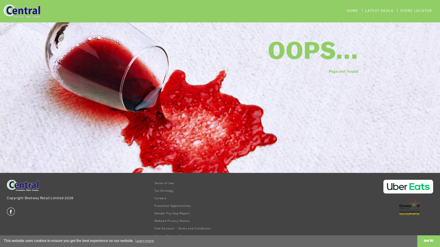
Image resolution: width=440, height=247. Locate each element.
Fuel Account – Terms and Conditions (182, 228)
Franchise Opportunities (172, 206)
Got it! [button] (429, 241)
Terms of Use (164, 183)
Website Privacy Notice (172, 221)
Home (352, 11)
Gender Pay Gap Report (172, 213)
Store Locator (416, 11)
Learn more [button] (144, 241)
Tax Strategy (164, 191)
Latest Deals (379, 11)
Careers (160, 198)
